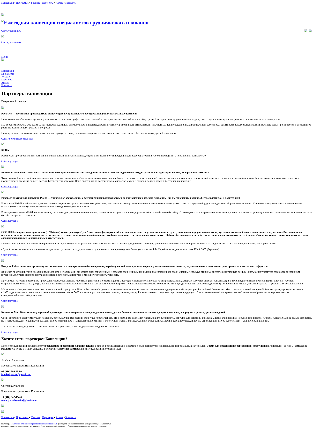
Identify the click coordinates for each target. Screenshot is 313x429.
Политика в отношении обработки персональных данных (34, 424)
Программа (22, 2)
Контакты (70, 2)
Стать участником (11, 30)
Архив (59, 2)
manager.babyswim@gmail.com (19, 400)
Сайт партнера (9, 161)
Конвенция (7, 2)
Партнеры (47, 2)
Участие (35, 2)
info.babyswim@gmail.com (16, 374)
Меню (5, 56)
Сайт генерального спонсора (17, 138)
